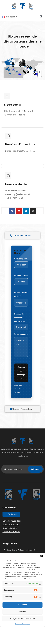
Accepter (22, 605)
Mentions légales (11, 531)
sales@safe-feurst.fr (16, 190)
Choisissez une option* (21, 294)
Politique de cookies (22, 624)
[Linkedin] (26, 211)
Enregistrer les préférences (22, 618)
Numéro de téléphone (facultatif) (19, 317)
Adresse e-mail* (21, 275)
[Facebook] (12, 211)
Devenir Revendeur (22, 409)
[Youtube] (19, 211)
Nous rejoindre (9, 528)
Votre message (21, 334)
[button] (41, 556)
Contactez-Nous (21, 235)
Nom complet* (20, 258)
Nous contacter (10, 524)
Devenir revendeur (11, 521)
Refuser (22, 611)
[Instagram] (33, 211)
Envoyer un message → (21, 372)
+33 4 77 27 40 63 (14, 198)
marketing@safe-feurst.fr (18, 194)
